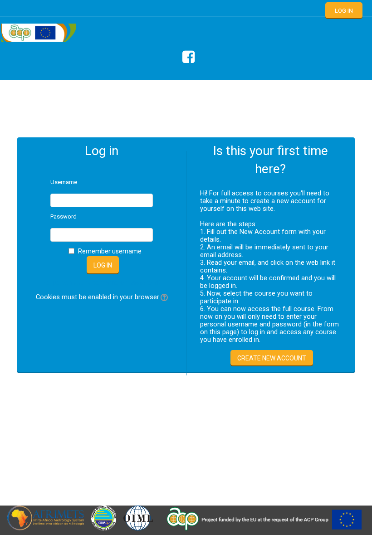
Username (63, 182)
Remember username (110, 251)
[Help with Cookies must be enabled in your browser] (163, 297)
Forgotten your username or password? (101, 283)
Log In (344, 10)
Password (63, 216)
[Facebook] (186, 57)
